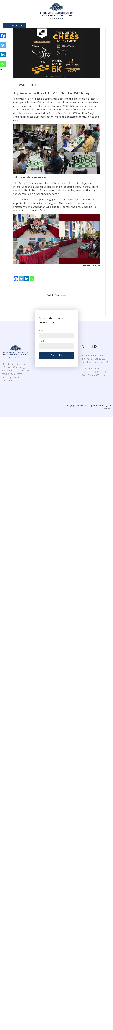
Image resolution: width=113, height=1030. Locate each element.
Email (41, 341)
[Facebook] (16, 276)
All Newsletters (13, 25)
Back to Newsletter (56, 295)
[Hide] (1, 69)
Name (41, 331)
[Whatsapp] (32, 276)
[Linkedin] (26, 276)
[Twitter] (21, 276)
